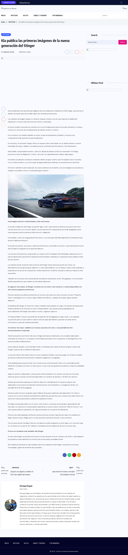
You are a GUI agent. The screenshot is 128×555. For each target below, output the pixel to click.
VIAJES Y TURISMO (40, 15)
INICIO (3, 15)
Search (122, 42)
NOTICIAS (14, 15)
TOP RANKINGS (57, 15)
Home (3, 22)
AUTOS (25, 15)
